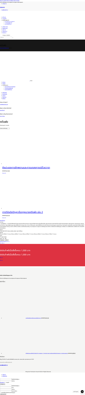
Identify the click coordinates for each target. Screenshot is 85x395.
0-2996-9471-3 (4, 365)
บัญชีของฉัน (2, 7)
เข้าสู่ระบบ (4, 374)
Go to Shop (2, 116)
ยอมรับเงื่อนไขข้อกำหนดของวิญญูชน (8, 392)
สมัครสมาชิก (4, 376)
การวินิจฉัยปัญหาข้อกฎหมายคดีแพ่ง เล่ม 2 (22, 212)
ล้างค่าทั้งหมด (2, 220)
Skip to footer (16, 0)
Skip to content (3, 0)
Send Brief (2, 110)
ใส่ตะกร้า (4, 173)
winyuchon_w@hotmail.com (6, 362)
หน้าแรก (1, 48)
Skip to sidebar (10, 0)
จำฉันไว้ (7, 382)
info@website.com (4, 104)
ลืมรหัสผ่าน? (2, 382)
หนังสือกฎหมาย (6, 48)
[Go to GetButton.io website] (82, 393)
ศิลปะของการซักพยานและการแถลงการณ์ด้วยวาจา (26, 167)
